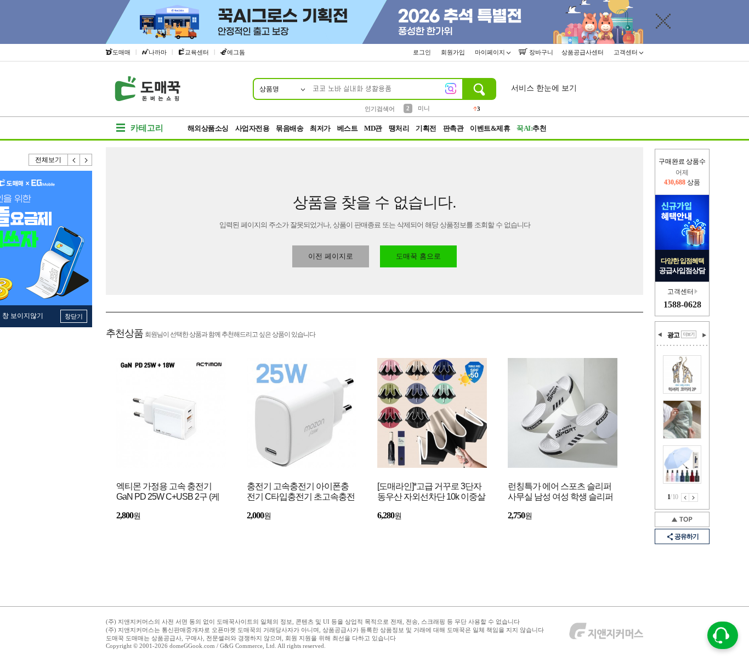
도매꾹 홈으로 (418, 256)
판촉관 (453, 128)
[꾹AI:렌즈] (451, 88)
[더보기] (688, 334)
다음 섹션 (704, 335)
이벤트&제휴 (490, 128)
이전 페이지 (685, 497)
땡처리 (399, 128)
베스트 (347, 128)
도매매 (121, 52)
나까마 (158, 52)
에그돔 (236, 52)
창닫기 (74, 316)
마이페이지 (491, 52)
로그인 (423, 52)
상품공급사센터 (583, 52)
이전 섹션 (660, 335)
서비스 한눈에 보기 (544, 88)
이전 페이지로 (330, 256)
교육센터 (197, 52)
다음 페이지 (693, 497)
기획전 (426, 128)
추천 (531, 128)
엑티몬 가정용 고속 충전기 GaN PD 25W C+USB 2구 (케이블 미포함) (167, 492)
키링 (424, 110)
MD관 (373, 128)
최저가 (320, 128)
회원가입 (454, 52)
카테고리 (146, 128)
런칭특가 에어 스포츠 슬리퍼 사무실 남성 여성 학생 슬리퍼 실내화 (560, 492)
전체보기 (48, 160)
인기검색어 (380, 108)
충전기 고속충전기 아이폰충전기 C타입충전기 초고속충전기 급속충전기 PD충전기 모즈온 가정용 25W (301, 492)
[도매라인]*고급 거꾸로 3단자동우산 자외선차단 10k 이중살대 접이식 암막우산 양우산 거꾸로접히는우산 (431, 492)
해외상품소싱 (208, 128)
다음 (86, 160)
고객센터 (626, 52)
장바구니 (540, 52)
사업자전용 (252, 128)
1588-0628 (682, 304)
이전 (74, 160)
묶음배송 (289, 128)
